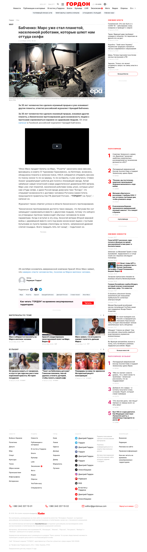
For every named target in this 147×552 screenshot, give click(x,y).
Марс (21, 294)
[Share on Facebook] (31, 289)
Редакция (123, 442)
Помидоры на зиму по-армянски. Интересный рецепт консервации (90, 373)
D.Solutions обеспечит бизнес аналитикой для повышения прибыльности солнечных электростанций (119, 297)
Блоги (69, 8)
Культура (12, 460)
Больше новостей (123, 350)
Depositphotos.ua (41, 524)
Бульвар (78, 8)
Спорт (11, 455)
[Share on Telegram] (40, 289)
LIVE (86, 8)
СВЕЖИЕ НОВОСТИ (117, 234)
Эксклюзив (96, 8)
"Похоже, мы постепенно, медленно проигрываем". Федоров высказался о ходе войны (124, 183)
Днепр (55, 460)
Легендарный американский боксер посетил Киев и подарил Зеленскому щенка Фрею (125, 171)
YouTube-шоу (36, 483)
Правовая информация (128, 451)
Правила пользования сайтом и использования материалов (105, 438)
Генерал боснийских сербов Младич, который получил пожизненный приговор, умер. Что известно (123, 286)
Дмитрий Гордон (85, 438)
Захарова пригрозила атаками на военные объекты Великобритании (122, 278)
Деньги (12, 447)
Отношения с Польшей (92, 13)
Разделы (34, 434)
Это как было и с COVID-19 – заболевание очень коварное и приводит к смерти (120, 26)
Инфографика (14, 477)
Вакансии (123, 438)
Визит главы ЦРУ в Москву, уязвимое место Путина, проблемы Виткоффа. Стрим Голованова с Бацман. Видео (122, 267)
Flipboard (82, 479)
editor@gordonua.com (95, 506)
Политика (13, 442)
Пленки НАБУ (109, 13)
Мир (17, 20)
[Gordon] (78, 4)
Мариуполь (57, 464)
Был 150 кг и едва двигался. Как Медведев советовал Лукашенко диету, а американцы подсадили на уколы (124, 416)
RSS (80, 483)
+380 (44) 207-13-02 (59, 506)
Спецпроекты (36, 488)
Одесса (56, 447)
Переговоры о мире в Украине (67, 13)
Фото (107, 8)
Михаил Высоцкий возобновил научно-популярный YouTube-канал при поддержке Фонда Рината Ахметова (122, 308)
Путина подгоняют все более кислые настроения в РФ (122, 56)
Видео (115, 8)
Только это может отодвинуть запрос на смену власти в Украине (123, 65)
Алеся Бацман (84, 470)
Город (55, 434)
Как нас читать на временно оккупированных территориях (126, 458)
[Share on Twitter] (36, 289)
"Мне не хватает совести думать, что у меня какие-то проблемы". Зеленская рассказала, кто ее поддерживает (124, 377)
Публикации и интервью (34, 8)
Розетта (28, 294)
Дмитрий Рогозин (62, 294)
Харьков (56, 455)
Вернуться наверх (127, 506)
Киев (55, 438)
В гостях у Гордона (56, 8)
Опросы (124, 8)
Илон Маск (86, 294)
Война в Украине (15, 438)
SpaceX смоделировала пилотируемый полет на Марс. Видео (56, 339)
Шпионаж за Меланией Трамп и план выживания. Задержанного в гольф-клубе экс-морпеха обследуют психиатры (122, 255)
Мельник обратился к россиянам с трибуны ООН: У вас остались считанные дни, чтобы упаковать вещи (124, 196)
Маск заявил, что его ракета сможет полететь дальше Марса (88, 339)
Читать (88, 303)
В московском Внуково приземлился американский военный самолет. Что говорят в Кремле (125, 209)
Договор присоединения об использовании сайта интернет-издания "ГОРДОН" (105, 458)
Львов (55, 442)
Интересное (13, 481)
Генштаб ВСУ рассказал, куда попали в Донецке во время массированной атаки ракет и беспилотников (120, 243)
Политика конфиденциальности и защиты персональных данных (105, 448)
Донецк (56, 451)
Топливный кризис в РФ (42, 13)
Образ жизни (14, 468)
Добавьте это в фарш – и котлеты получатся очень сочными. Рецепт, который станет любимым (123, 391)
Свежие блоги (115, 20)
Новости (17, 8)
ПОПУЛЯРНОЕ (114, 149)
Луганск (56, 468)
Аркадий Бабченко (48, 294)
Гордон (11, 20)
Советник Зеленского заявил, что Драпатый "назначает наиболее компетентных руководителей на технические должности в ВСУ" (125, 158)
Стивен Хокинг (75, 294)
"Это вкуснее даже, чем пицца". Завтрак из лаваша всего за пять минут (125, 403)
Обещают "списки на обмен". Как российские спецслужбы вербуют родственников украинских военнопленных (121, 333)
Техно (11, 464)
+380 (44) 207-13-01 (22, 506)
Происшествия (15, 472)
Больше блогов (123, 74)
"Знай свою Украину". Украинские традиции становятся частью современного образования (122, 47)
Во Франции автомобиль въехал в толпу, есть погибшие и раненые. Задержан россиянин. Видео (121, 344)
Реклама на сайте (126, 447)
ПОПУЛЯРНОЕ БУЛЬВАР (119, 356)
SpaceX (36, 294)
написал (22, 123)
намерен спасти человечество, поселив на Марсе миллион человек (56, 272)
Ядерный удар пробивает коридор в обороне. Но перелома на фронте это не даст (122, 36)
